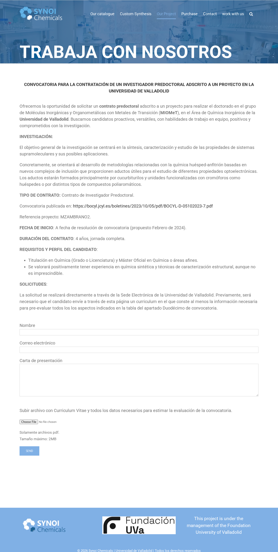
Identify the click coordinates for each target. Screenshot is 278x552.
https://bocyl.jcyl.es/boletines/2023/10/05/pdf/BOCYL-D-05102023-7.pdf (143, 206)
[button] (251, 14)
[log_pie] (44, 520)
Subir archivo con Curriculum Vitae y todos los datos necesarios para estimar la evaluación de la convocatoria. (126, 410)
